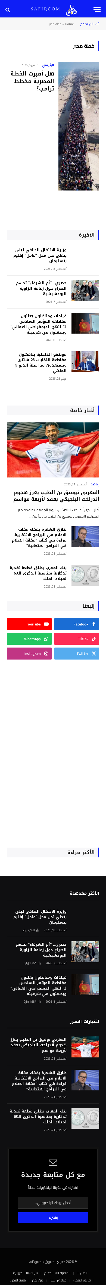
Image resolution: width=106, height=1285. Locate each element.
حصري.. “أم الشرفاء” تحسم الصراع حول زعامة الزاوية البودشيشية (41, 288)
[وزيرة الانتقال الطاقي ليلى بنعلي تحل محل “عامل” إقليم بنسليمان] (85, 257)
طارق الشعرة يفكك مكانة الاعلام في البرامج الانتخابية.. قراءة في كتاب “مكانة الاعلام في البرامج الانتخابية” (39, 537)
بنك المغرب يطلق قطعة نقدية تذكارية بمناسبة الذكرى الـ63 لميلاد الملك (38, 573)
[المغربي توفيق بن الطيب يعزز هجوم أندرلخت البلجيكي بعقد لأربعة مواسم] (53, 449)
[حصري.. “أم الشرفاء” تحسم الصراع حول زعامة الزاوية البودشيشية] (85, 290)
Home (69, 24)
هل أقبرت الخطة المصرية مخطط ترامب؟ (32, 80)
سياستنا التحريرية (25, 1272)
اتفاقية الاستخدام (57, 1272)
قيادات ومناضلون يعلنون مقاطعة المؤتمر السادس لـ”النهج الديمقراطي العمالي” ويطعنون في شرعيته (39, 324)
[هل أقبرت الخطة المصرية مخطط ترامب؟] (78, 126)
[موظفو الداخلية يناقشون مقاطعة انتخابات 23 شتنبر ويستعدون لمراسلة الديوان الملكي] (85, 361)
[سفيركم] (71, 10)
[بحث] (8, 10)
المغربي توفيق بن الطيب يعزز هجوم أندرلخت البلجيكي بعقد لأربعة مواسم (56, 496)
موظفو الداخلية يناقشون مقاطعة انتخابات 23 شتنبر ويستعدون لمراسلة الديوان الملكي (40, 362)
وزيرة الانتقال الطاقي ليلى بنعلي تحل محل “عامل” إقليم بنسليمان (40, 255)
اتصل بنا (82, 1272)
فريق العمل (82, 1280)
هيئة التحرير (17, 1280)
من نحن (37, 1280)
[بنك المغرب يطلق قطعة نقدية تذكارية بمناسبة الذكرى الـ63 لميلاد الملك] (85, 575)
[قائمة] (97, 10)
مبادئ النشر (58, 1280)
